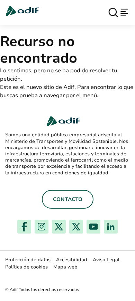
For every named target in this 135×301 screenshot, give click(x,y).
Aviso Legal (106, 259)
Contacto (67, 199)
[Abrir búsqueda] (113, 12)
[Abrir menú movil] (124, 12)
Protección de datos (28, 259)
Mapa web (65, 267)
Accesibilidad (71, 259)
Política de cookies (26, 267)
